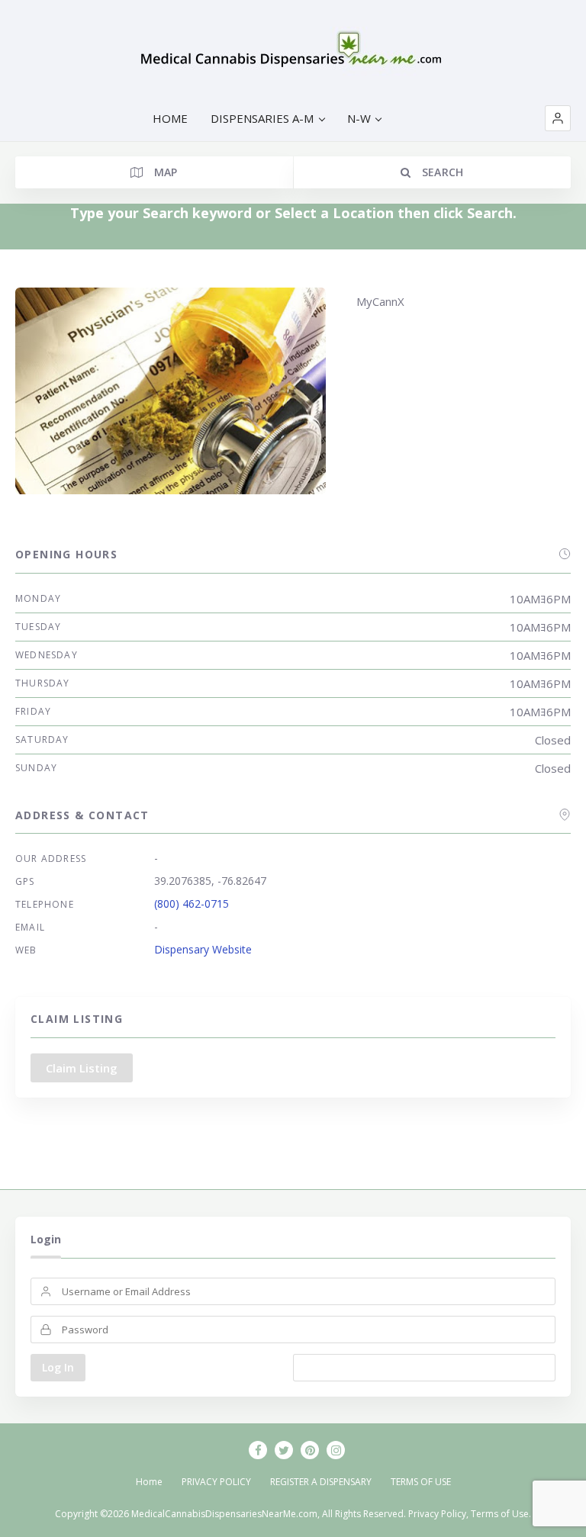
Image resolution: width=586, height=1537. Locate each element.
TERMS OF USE (421, 1481)
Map (163, 172)
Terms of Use (500, 1513)
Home (149, 1481)
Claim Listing (82, 1068)
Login (46, 1239)
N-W (359, 118)
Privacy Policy (437, 1513)
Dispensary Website (203, 949)
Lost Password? (424, 1367)
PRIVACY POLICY (216, 1481)
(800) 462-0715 (191, 903)
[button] (558, 118)
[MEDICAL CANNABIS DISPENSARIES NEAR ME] (293, 53)
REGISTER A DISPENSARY (321, 1481)
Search (440, 172)
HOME (170, 118)
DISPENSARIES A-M (262, 118)
